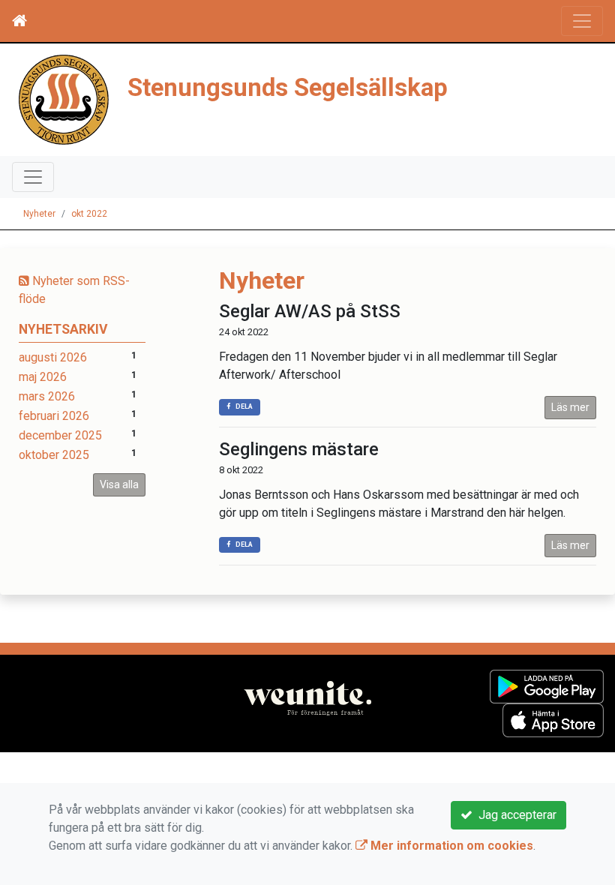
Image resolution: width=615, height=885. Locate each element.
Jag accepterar (514, 815)
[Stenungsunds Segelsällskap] (64, 99)
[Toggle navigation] (582, 21)
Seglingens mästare (299, 449)
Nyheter (39, 213)
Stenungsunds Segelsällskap (288, 88)
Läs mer (570, 407)
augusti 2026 (53, 357)
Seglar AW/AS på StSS (309, 311)
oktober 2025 (54, 455)
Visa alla (119, 484)
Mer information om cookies (450, 845)
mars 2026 (47, 396)
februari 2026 (54, 416)
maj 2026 (43, 377)
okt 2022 (89, 213)
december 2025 (60, 435)
